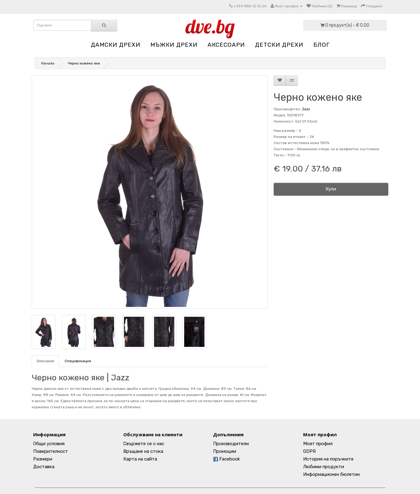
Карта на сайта (140, 459)
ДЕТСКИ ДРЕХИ (279, 44)
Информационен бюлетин (331, 474)
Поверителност (50, 451)
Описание (45, 361)
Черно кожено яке (84, 63)
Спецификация (78, 361)
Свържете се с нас (143, 443)
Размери (42, 459)
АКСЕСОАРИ (226, 44)
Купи (331, 189)
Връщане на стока (143, 451)
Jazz (306, 109)
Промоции (224, 451)
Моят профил (318, 443)
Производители (231, 443)
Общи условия (49, 443)
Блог (321, 44)
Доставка (43, 466)
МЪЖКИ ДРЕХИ (173, 44)
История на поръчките (328, 459)
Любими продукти (323, 466)
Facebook (229, 459)
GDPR (309, 451)
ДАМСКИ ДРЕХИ (115, 44)
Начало (47, 63)
